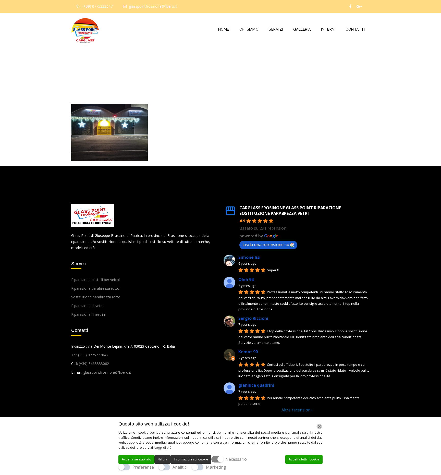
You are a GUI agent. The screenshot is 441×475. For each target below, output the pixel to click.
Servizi (276, 29)
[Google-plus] (359, 6)
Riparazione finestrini (88, 314)
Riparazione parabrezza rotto (95, 288)
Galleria (302, 29)
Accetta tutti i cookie (304, 459)
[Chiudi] (319, 426)
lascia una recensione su (265, 244)
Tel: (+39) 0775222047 (89, 354)
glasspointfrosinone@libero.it (152, 6)
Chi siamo (249, 29)
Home (223, 29)
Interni (328, 29)
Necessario (236, 459)
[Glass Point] (85, 32)
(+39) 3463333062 (94, 363)
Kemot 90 (248, 352)
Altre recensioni (296, 410)
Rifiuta (162, 459)
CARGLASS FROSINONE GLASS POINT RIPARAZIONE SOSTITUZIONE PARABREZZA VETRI (290, 210)
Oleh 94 (246, 279)
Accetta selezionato (136, 459)
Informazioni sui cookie (191, 459)
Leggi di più (163, 447)
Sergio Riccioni (253, 318)
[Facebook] (350, 6)
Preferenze (143, 467)
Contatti (355, 29)
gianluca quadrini (256, 385)
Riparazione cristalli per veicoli (95, 279)
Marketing (216, 467)
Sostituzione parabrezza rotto (95, 297)
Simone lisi (249, 257)
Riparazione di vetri (87, 305)
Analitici (180, 467)
